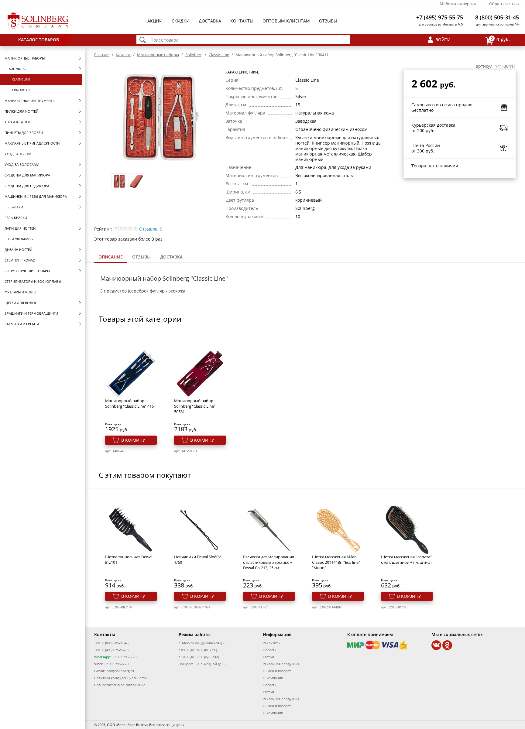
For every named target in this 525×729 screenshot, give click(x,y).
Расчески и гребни (22, 324)
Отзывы (328, 21)
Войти (443, 40)
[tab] (110, 257)
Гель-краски (16, 217)
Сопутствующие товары (27, 271)
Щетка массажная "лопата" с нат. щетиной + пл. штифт (406, 559)
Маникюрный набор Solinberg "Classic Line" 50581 (194, 406)
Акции (155, 21)
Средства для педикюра (27, 185)
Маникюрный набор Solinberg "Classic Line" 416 (129, 403)
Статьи (268, 657)
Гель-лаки (14, 207)
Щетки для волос (21, 302)
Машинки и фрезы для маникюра (36, 196)
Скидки (181, 21)
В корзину (133, 440)
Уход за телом (18, 154)
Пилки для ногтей (21, 111)
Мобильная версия (458, 3)
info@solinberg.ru (120, 671)
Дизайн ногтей (18, 249)
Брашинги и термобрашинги (31, 313)
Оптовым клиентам (286, 21)
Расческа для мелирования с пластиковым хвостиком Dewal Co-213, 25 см (268, 562)
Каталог (123, 54)
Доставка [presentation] (171, 257)
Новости (269, 650)
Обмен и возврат (277, 671)
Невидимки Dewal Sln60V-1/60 (198, 559)
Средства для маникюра (27, 175)
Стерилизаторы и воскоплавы (33, 281)
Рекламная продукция (281, 664)
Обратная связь (504, 3)
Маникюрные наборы (25, 58)
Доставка (210, 21)
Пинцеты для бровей (24, 132)
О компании (273, 678)
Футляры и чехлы (20, 292)
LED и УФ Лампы (19, 239)
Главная (101, 54)
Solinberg (17, 69)
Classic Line (21, 79)
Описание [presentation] (110, 257)
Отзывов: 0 (150, 229)
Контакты (241, 21)
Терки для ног (18, 122)
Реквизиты (271, 643)
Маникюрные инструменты (30, 100)
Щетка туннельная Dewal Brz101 (128, 559)
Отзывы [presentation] (141, 257)
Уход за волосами (22, 164)
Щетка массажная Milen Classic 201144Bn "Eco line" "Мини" (336, 562)
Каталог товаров (38, 40)
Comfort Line (22, 90)
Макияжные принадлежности (32, 143)
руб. (500, 39)
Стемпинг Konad (20, 260)
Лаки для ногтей (20, 228)
